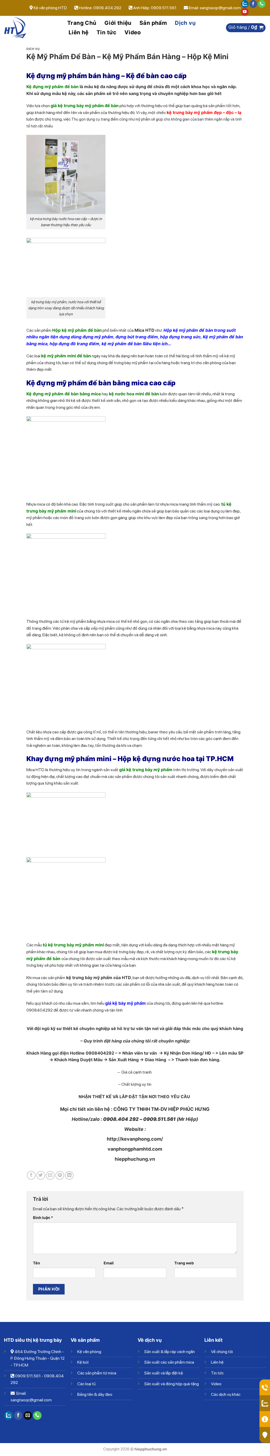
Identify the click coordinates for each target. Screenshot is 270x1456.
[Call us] (262, 4)
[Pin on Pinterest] (59, 1175)
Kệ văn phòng (89, 1351)
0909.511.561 (28, 1375)
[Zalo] (245, 4)
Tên (36, 1263)
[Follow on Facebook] (253, 4)
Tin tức (107, 32)
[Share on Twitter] (40, 1175)
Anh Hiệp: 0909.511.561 (154, 7)
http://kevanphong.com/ (135, 1139)
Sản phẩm (153, 23)
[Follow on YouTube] (245, 12)
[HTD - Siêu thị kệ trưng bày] (30, 28)
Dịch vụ (185, 23)
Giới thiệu (118, 23)
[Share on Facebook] (31, 1175)
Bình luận (43, 1217)
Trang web (184, 1263)
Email (109, 1263)
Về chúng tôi (222, 1351)
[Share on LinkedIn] (69, 1175)
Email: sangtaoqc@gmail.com (215, 7)
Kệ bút (83, 1362)
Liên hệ (79, 32)
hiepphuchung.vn (135, 1159)
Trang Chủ (82, 23)
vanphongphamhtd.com (135, 1149)
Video (132, 32)
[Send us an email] (27, 1415)
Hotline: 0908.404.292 (100, 7)
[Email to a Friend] (50, 1175)
